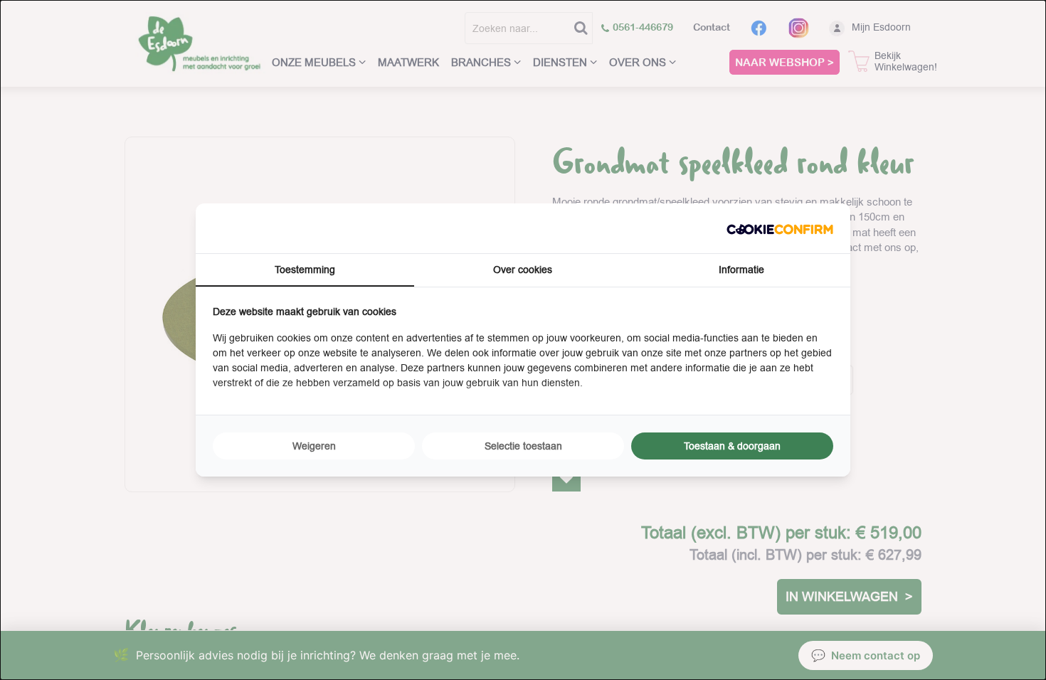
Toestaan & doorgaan (732, 446)
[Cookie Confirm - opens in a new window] (780, 228)
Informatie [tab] (741, 269)
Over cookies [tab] (522, 269)
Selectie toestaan (523, 446)
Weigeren (314, 446)
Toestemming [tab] (305, 269)
